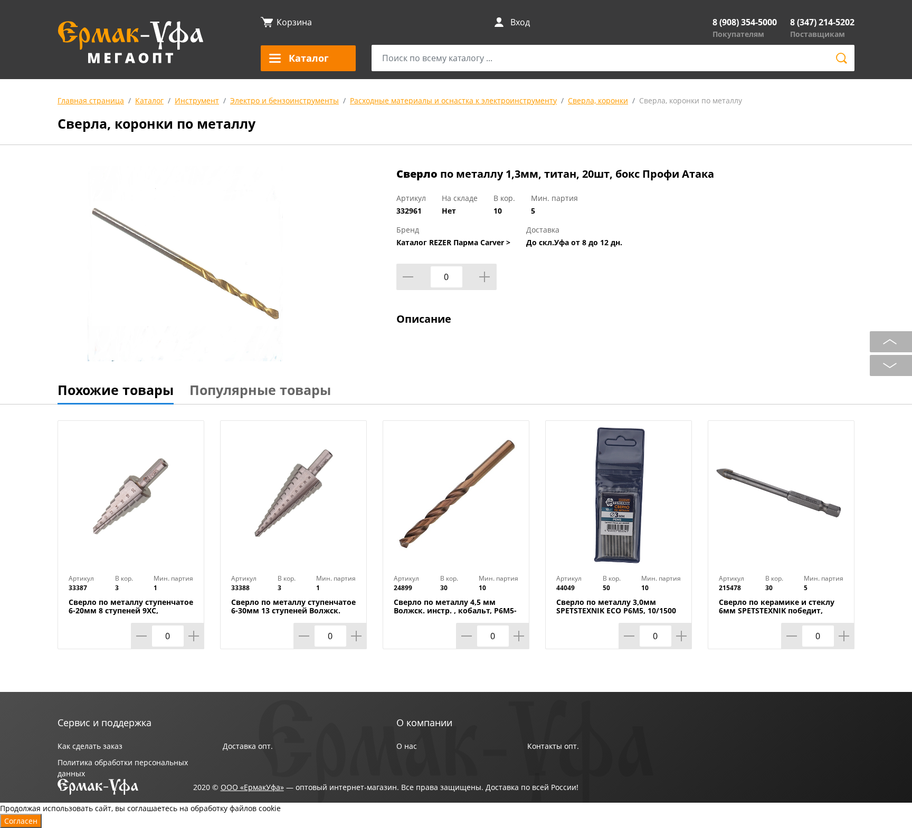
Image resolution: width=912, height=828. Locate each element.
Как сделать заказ (90, 746)
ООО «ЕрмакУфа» (252, 787)
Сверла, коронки (598, 100)
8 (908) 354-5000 (744, 22)
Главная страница (91, 100)
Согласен (20, 821)
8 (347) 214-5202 (822, 22)
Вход (520, 22)
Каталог (149, 100)
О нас (406, 746)
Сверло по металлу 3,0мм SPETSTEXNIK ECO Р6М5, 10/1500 (616, 606)
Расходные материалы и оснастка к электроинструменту (453, 100)
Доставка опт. (248, 746)
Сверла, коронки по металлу (690, 100)
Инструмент (197, 100)
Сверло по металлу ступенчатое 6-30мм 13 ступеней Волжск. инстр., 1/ (293, 610)
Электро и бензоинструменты (284, 100)
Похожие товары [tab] (116, 390)
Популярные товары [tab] (260, 390)
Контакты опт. (553, 746)
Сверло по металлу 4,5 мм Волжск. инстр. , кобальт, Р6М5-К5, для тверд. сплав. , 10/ (455, 610)
